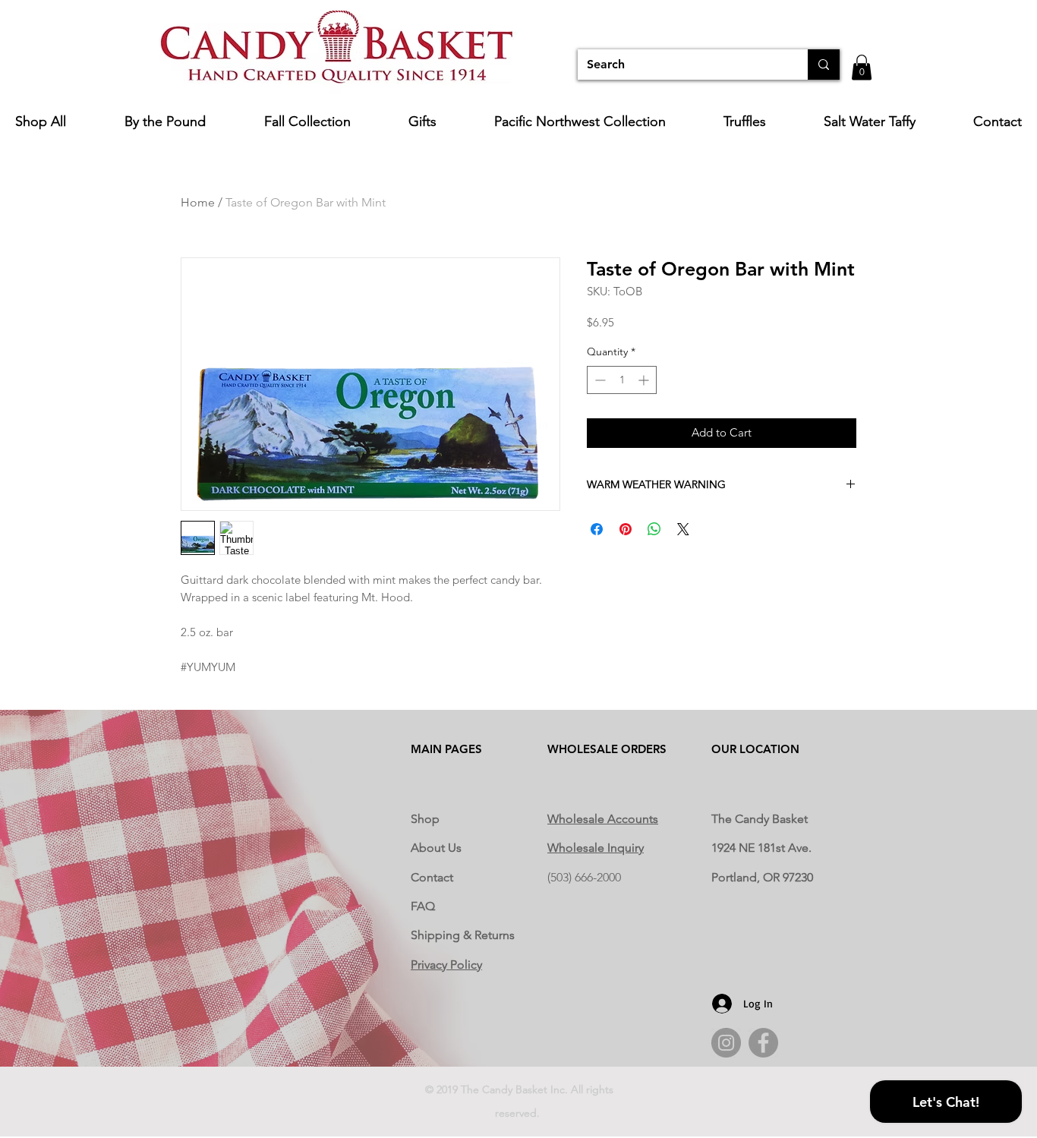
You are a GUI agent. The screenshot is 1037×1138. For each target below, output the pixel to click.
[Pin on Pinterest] (625, 529)
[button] (861, 67)
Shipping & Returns (463, 935)
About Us (436, 847)
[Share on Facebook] (597, 529)
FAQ (423, 906)
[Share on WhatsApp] (654, 529)
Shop (425, 819)
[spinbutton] (621, 380)
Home (198, 202)
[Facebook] (763, 1043)
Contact (432, 877)
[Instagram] (726, 1043)
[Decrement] (598, 380)
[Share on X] (683, 529)
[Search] (824, 64)
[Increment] (644, 380)
